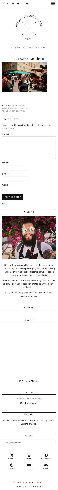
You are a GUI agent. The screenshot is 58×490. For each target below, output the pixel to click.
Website (6, 185)
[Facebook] (22, 4)
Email (5, 174)
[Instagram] (8, 4)
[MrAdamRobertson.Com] (29, 22)
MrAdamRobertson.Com (33, 482)
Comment (7, 134)
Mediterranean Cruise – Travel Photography (15, 108)
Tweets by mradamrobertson (29, 398)
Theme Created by (29, 487)
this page (44, 420)
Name (5, 162)
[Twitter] (3, 4)
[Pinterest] (13, 4)
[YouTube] (18, 4)
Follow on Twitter (30, 403)
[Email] (27, 4)
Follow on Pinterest (30, 381)
